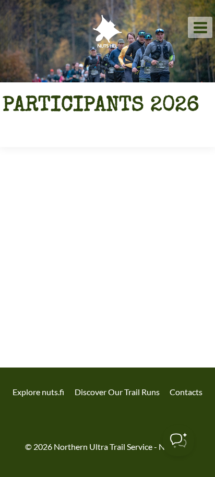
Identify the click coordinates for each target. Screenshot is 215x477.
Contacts (186, 392)
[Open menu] (200, 27)
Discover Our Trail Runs (117, 392)
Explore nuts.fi (38, 392)
